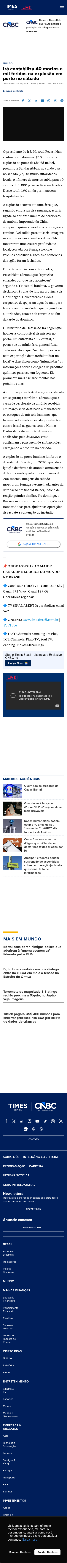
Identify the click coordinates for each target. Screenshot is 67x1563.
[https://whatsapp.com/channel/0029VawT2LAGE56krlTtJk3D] (41, 1129)
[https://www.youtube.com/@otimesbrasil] (37, 1121)
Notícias (7, 1358)
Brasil (8, 1244)
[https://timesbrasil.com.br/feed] (61, 1121)
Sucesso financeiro (8, 1327)
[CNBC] (11, 25)
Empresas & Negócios (12, 1427)
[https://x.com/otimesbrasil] (14, 1121)
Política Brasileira (8, 1270)
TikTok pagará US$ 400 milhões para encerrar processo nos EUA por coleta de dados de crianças (31, 1017)
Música (7, 1406)
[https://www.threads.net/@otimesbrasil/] (33, 1129)
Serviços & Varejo (9, 1462)
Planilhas (8, 1318)
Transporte (9, 1477)
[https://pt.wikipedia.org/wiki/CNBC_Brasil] (53, 1121)
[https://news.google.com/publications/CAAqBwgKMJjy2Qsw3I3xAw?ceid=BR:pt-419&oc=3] (26, 1129)
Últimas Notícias (16, 1175)
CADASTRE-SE (33, 1209)
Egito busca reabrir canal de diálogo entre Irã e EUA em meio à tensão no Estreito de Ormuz (31, 973)
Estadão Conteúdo (13, 91)
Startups (7, 1491)
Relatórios (9, 1365)
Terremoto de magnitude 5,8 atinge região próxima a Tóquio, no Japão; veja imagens (30, 995)
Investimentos (14, 1501)
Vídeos (7, 1372)
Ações (6, 1507)
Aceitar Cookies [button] (47, 1551)
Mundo (8, 63)
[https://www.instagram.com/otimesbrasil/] (30, 1121)
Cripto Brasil (13, 1351)
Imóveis (7, 1453)
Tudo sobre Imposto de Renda (9, 1339)
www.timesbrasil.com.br (40, 620)
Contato (33, 1139)
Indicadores (9, 1261)
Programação (14, 1166)
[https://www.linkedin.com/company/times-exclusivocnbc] (22, 1121)
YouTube (10, 625)
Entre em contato (33, 1227)
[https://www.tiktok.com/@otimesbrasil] (45, 1121)
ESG (5, 1484)
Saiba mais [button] (29, 1539)
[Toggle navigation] (62, 8)
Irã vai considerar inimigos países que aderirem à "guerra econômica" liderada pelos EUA (32, 950)
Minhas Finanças (16, 1290)
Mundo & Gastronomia (10, 1414)
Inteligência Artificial (40, 1157)
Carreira (36, 1166)
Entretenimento (16, 1381)
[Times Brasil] (11, 7)
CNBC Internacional (19, 1185)
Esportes (8, 1399)
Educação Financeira (9, 1299)
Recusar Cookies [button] (20, 1551)
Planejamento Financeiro (10, 1309)
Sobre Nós (11, 1157)
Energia (7, 1470)
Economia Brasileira (8, 1253)
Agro (6, 1435)
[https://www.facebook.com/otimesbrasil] (6, 1121)
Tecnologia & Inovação (9, 1444)
